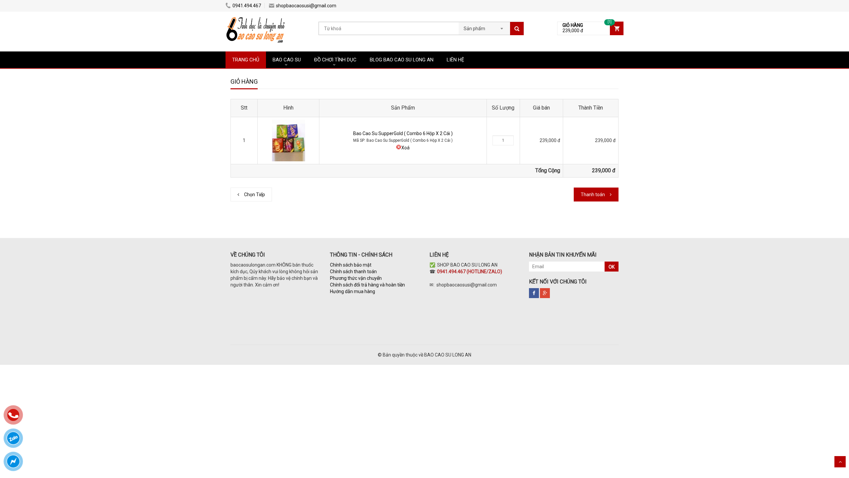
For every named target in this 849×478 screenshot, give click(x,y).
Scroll (840, 461)
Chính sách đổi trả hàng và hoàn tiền (367, 284)
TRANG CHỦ (245, 60)
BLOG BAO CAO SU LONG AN (401, 60)
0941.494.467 (246, 5)
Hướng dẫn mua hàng (353, 291)
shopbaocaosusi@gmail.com (306, 5)
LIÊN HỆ (455, 60)
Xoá (405, 147)
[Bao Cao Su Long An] (256, 18)
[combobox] (484, 26)
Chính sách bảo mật (350, 265)
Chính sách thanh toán (353, 271)
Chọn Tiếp (254, 194)
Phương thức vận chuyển (356, 278)
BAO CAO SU (287, 60)
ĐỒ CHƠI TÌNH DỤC (335, 60)
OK (612, 267)
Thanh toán (593, 194)
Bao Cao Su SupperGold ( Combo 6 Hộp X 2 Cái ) (403, 133)
